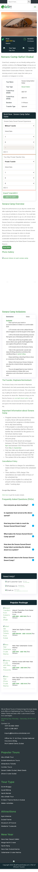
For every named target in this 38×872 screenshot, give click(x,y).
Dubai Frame (6, 819)
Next (32, 281)
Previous (5, 281)
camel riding (21, 354)
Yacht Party (5, 846)
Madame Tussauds (8, 826)
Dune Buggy (6, 787)
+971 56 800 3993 (26, 582)
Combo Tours (6, 767)
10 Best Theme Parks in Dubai (13, 800)
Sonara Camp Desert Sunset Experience (17, 121)
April (6, 446)
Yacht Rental (6, 793)
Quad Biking (6, 790)
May (10, 448)
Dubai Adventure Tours (10, 760)
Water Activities (7, 803)
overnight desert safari (21, 398)
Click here (5, 495)
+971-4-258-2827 (11, 728)
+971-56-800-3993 (12, 726)
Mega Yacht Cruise (8, 842)
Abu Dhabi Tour (7, 757)
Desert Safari (26, 87)
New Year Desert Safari (10, 839)
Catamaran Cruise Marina (11, 852)
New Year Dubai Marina (10, 849)
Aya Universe (6, 816)
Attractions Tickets (8, 764)
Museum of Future (8, 823)
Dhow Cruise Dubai (8, 774)
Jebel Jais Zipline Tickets (21, 629)
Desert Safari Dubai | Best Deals (13, 770)
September (18, 448)
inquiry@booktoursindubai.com (21, 590)
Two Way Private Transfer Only (14, 157)
